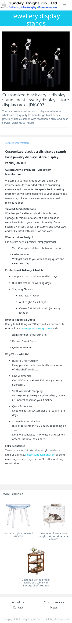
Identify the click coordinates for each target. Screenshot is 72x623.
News (54, 607)
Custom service (54, 602)
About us (18, 602)
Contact (18, 607)
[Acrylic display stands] (28, 5)
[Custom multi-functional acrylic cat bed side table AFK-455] (53, 514)
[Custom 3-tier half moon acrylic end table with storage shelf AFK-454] (36, 561)
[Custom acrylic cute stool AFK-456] (18, 514)
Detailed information (17, 142)
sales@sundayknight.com (37, 328)
